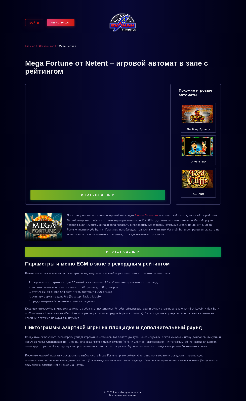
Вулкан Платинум (146, 215)
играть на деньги (98, 195)
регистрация (60, 22)
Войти (34, 22)
